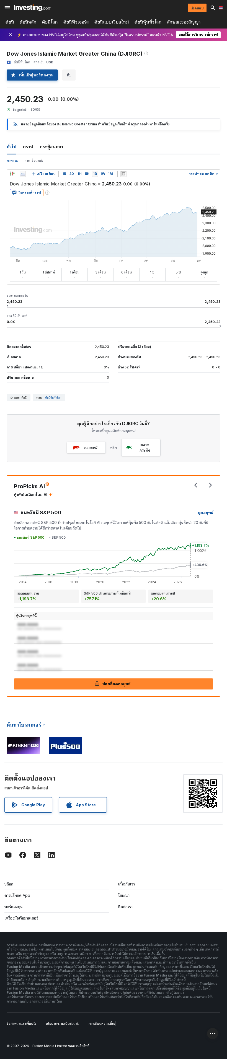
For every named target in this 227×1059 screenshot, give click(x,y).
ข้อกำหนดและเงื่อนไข (22, 1023)
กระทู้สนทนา (51, 146)
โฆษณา (124, 895)
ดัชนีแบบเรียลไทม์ (111, 22)
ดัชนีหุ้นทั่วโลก (148, 22)
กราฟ (28, 146)
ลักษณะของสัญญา (184, 22)
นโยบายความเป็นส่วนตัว (62, 1023)
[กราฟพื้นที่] (23, 174)
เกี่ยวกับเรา (126, 884)
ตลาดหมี (90, 447)
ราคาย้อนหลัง (34, 160)
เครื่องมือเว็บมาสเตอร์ (21, 918)
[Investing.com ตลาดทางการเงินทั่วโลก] (32, 7)
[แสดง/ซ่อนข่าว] (123, 174)
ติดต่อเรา (125, 906)
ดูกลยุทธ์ (205, 512)
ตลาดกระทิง (145, 447)
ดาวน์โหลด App (17, 895)
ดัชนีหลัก (28, 22)
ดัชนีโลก (50, 22)
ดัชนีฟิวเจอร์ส (76, 22)
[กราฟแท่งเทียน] (12, 174)
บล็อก (8, 884)
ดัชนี (10, 22)
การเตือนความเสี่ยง (102, 1023)
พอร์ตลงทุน (13, 906)
